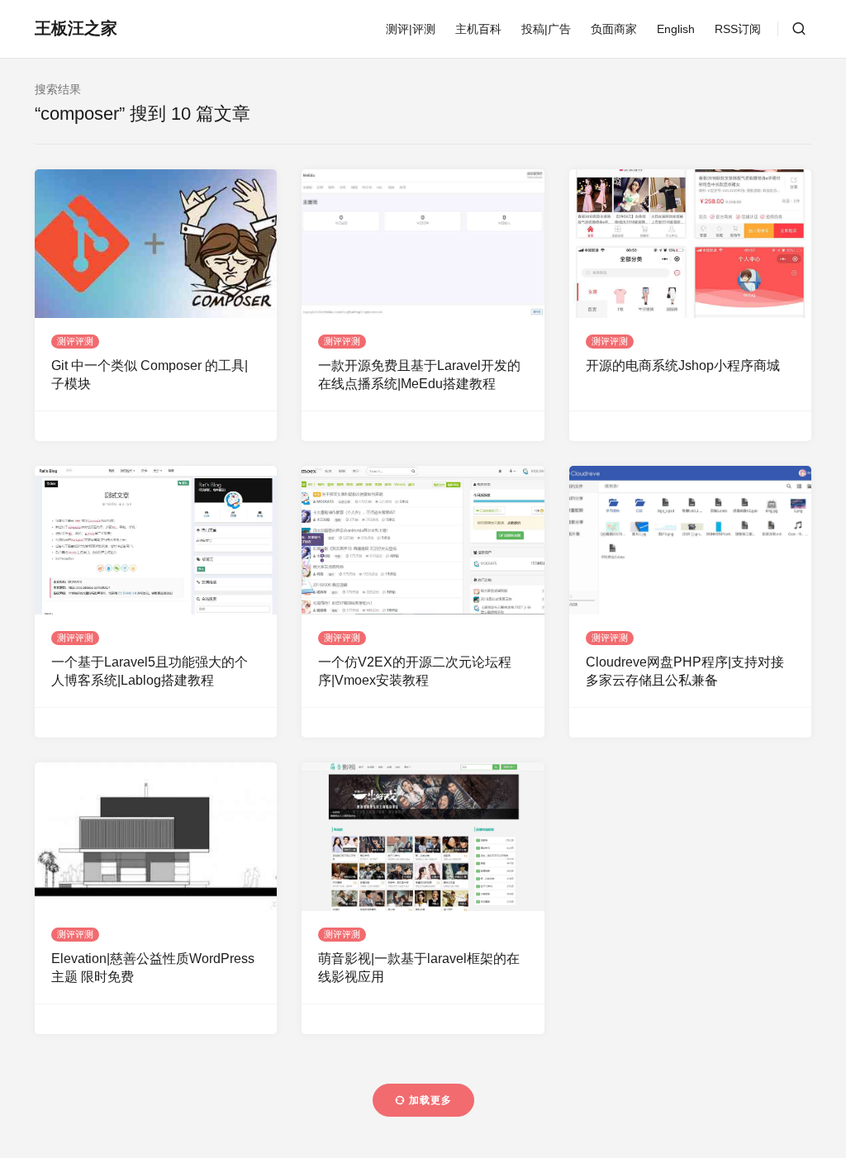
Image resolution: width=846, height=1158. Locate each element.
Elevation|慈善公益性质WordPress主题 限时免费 (152, 968)
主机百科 (478, 29)
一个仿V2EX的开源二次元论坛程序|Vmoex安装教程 (414, 671)
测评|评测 (410, 29)
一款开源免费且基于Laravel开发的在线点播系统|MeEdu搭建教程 (419, 374)
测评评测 (75, 341)
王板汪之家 (76, 28)
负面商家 (614, 29)
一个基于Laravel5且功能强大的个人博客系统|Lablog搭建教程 (149, 671)
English (676, 29)
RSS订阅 (738, 29)
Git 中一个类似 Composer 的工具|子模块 (149, 374)
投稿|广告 (546, 29)
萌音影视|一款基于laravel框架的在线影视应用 (419, 968)
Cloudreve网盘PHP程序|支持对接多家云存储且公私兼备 (685, 671)
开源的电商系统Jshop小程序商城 (683, 365)
